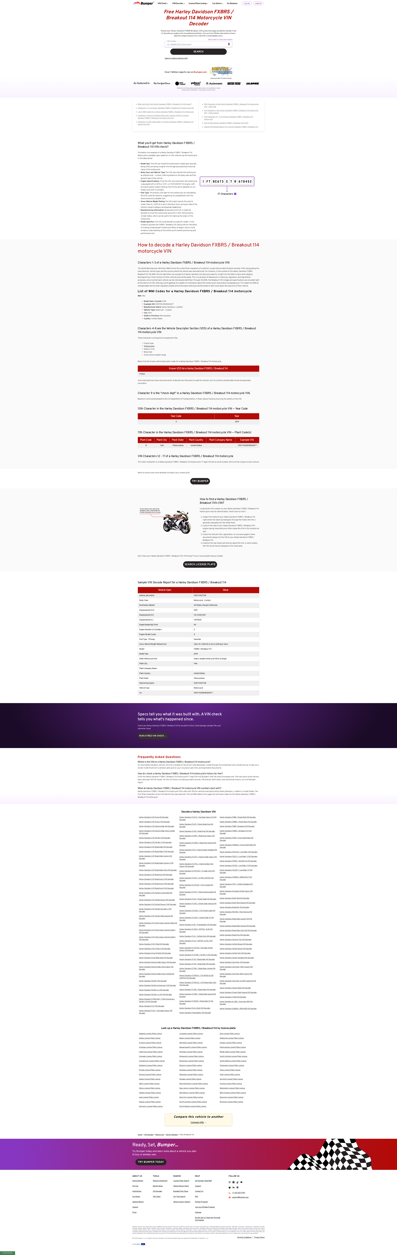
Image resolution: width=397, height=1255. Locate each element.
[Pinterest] (238, 1187)
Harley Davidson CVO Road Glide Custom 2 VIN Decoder (156, 864)
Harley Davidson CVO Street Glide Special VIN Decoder (156, 917)
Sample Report (138, 1202)
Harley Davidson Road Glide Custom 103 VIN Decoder (236, 920)
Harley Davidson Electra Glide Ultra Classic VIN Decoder (156, 968)
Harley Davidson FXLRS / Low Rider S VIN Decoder (238, 866)
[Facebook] (235, 1182)
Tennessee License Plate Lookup (232, 1066)
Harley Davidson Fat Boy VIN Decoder (153, 981)
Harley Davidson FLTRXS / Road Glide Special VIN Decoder (197, 995)
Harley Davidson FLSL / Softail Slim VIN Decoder (197, 936)
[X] (231, 1187)
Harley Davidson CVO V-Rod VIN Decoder (154, 944)
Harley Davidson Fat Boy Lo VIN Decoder (154, 990)
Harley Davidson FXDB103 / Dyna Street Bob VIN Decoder (238, 846)
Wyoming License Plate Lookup (231, 1102)
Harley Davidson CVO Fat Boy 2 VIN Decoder (155, 843)
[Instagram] (231, 1182)
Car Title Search (179, 1197)
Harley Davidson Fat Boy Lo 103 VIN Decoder (155, 995)
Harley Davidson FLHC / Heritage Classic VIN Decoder (155, 1012)
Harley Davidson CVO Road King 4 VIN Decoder (156, 884)
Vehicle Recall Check (181, 1186)
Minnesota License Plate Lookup (191, 1056)
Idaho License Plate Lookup (149, 1084)
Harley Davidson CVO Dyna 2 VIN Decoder (154, 822)
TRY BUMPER (200, 481)
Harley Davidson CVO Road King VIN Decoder (155, 875)
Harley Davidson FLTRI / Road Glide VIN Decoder (197, 964)
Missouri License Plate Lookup (190, 1066)
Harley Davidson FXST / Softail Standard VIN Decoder (236, 885)
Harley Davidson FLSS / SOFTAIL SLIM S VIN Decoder (196, 942)
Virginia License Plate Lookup (231, 1084)
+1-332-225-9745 (238, 1193)
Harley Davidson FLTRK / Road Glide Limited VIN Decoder (197, 970)
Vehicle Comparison (160, 1181)
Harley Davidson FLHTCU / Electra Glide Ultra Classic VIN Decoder (196, 865)
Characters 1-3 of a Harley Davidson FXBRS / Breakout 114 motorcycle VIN (166, 108)
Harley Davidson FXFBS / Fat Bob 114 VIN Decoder (238, 861)
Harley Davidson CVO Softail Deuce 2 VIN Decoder (157, 905)
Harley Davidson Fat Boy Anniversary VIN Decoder (157, 986)
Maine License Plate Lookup (189, 1038)
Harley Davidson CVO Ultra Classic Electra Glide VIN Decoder (158, 924)
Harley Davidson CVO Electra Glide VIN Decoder (156, 826)
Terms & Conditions (244, 1238)
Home (140, 1135)
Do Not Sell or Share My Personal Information (207, 1219)
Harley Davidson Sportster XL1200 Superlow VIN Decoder (238, 982)
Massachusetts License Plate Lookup (193, 1047)
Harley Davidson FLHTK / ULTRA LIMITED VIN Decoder (196, 879)
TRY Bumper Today (151, 1162)
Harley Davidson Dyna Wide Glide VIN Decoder (156, 958)
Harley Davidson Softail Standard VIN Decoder (237, 958)
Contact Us (199, 1191)
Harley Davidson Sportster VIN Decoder (234, 962)
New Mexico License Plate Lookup (192, 1093)
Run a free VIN (153, 736)
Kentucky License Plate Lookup (151, 1106)
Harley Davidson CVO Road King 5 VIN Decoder (156, 888)
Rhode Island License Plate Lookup (233, 1052)
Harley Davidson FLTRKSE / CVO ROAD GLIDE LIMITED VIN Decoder (196, 977)
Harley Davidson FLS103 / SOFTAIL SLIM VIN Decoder (196, 930)
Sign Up (258, 3)
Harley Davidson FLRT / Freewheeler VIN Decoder (197, 925)
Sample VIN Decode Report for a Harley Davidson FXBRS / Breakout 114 (231, 127)
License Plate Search (181, 1181)
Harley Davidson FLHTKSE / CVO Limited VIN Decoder (196, 886)
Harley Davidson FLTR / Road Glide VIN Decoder (197, 960)
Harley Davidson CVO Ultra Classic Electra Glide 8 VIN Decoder (157, 938)
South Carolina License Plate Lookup (233, 1056)
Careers (135, 1207)
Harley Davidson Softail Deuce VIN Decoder (236, 949)
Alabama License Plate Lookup (150, 1034)
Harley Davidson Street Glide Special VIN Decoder (238, 993)
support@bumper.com (240, 1197)
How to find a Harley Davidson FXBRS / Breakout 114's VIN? (226, 123)
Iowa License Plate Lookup (149, 1097)
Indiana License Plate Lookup (150, 1093)
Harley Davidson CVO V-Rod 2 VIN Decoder (154, 949)
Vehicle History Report (181, 1202)
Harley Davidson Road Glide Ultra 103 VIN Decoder (238, 931)
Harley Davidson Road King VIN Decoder (234, 935)
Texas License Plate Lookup (230, 1070)
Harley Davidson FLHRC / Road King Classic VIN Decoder (197, 837)
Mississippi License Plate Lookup (191, 1061)
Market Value (158, 1186)
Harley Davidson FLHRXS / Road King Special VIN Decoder (197, 844)
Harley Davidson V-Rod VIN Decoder (233, 997)
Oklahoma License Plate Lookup (232, 1038)
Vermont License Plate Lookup (231, 1079)
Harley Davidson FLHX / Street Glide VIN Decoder (197, 899)
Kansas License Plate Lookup (150, 1102)
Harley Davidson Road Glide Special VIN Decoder (238, 926)
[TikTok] (238, 1182)
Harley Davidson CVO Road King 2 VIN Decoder (156, 879)
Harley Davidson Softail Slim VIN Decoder (235, 953)
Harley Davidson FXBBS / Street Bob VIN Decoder (238, 822)
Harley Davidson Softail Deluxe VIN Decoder (236, 944)
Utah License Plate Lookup (230, 1075)
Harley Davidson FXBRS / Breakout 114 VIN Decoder (236, 832)
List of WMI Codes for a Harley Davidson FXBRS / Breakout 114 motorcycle (166, 112)
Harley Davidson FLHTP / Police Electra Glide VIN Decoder (197, 893)
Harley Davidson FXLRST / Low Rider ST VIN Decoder (236, 871)
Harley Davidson (172, 1135)
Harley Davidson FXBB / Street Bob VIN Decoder (238, 817)
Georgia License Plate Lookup (150, 1075)
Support (198, 1186)
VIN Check (157, 1197)
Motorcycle (159, 1135)
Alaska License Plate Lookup (149, 1038)
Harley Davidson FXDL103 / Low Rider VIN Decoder (238, 852)
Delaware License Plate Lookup (150, 1066)
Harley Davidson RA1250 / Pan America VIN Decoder (236, 913)
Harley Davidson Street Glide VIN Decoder (235, 988)
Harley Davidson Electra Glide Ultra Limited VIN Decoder (156, 975)
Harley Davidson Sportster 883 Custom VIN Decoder (236, 975)
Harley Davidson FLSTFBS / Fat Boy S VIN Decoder (198, 955)
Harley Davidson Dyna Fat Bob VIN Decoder (155, 953)
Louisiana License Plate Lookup (191, 1034)
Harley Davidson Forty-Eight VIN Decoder (194, 1008)
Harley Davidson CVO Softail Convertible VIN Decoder (155, 894)
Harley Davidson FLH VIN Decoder (151, 1006)
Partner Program (201, 1202)
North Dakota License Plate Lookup (192, 1106)
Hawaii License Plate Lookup (149, 1079)
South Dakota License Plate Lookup (233, 1061)
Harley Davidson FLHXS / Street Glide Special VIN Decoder (197, 905)
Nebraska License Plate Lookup (191, 1075)
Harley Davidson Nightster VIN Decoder (234, 907)
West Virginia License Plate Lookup (233, 1093)
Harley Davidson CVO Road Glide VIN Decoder (156, 847)
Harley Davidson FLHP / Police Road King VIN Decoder (196, 825)
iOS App (135, 1186)
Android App (136, 1191)
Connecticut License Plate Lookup (152, 1061)
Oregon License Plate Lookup (231, 1043)
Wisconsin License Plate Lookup (231, 1097)
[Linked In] (235, 1187)
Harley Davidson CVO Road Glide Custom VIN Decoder (155, 857)
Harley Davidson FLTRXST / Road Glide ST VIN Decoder (196, 1002)
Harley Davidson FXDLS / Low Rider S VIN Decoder (238, 857)
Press (134, 1212)
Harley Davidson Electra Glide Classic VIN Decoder (157, 962)
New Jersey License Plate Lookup (192, 1088)
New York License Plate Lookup (191, 1097)
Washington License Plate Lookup (232, 1088)
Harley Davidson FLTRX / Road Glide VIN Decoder (197, 990)
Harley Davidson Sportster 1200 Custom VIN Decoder (236, 968)
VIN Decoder (149, 1135)
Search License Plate (200, 564)
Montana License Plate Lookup (190, 1070)
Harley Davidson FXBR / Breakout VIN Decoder (237, 826)
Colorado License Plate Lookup (150, 1056)
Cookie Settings (8, 1253)
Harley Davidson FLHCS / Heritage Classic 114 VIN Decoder (197, 818)
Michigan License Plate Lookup (191, 1052)
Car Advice (136, 1197)
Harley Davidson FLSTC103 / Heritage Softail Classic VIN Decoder (196, 949)
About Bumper (137, 1181)
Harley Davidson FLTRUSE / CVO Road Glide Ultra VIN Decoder (197, 984)
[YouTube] (242, 1182)
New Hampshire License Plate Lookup (193, 1084)
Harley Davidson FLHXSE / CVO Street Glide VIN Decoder (197, 912)
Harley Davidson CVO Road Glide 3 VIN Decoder (156, 852)
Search (198, 51)
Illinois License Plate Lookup (149, 1088)
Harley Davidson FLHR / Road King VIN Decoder (197, 831)
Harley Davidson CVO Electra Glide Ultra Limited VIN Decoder (157, 832)
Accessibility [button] (136, 1244)
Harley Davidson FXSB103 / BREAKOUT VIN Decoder (236, 878)
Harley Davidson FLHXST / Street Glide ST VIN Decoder (196, 919)
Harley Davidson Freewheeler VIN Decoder (195, 1013)
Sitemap (198, 1212)
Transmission (149, 346)
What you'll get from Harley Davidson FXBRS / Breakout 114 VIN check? (165, 104)
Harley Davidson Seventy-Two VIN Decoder (236, 940)
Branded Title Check (180, 1191)
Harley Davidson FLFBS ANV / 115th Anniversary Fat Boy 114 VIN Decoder (157, 1000)
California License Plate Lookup (151, 1052)
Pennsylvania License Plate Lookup (233, 1047)
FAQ (196, 1197)
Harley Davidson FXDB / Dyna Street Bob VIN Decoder (236, 839)
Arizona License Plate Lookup (150, 1043)
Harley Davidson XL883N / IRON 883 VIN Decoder (238, 1009)
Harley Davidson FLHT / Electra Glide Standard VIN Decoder (198, 851)
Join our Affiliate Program (205, 1207)
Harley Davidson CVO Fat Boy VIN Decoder (154, 838)
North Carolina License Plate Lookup (193, 1102)
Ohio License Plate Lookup (230, 1034)
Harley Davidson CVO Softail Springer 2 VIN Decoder (155, 910)
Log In (246, 3)
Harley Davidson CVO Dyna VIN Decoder (154, 817)
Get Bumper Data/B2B (203, 1181)
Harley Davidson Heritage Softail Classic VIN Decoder (236, 892)
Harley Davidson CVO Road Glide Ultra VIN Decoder (158, 870)
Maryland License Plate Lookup (191, 1043)
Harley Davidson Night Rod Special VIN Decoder (237, 903)
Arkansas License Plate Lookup (150, 1047)
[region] (198, 371)
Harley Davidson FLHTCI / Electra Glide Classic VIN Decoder (198, 858)
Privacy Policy (259, 1238)
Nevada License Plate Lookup (190, 1079)
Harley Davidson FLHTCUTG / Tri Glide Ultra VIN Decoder (197, 872)
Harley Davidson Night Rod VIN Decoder (234, 898)
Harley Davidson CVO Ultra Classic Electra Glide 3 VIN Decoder (157, 931)
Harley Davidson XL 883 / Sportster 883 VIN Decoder (236, 1003)
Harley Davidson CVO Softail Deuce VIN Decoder (157, 900)
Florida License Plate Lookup (150, 1070)
